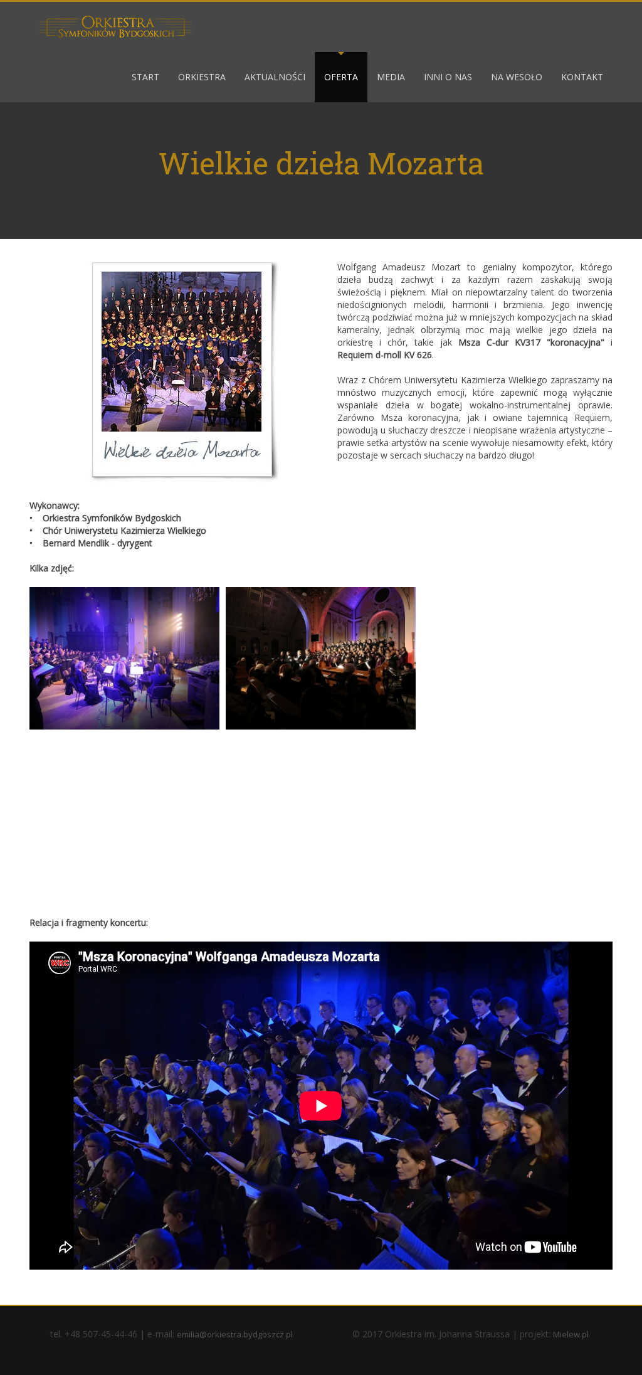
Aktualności (275, 77)
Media (391, 77)
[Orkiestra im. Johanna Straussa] (115, 26)
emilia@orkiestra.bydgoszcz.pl (235, 1334)
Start (145, 77)
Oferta (341, 77)
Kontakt (582, 77)
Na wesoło (516, 77)
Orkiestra (202, 77)
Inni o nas (448, 77)
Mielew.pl (571, 1334)
